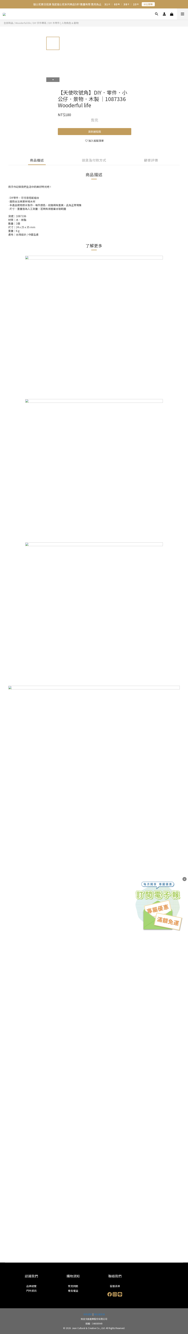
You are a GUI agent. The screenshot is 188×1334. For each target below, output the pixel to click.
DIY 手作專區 (39, 23)
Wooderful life (23, 23)
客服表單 (115, 1286)
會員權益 (73, 1290)
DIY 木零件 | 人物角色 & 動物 (63, 23)
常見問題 (73, 1286)
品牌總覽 (31, 1286)
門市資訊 (31, 1290)
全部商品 (8, 23)
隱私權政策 (99, 1314)
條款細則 (87, 1314)
